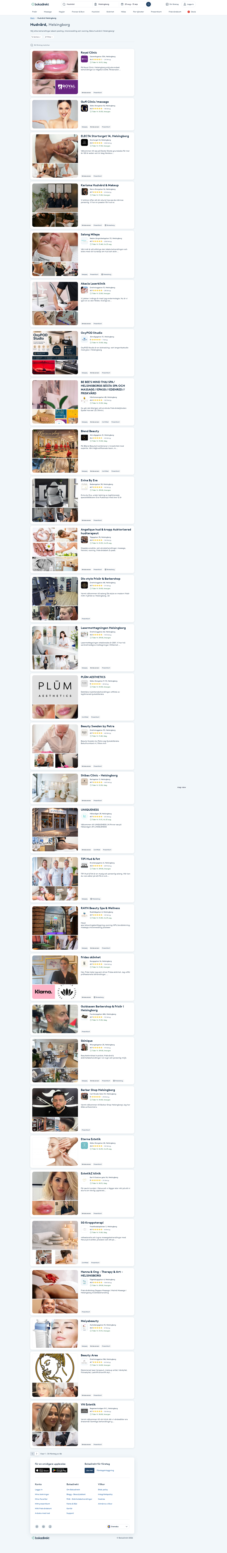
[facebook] (50, 1526)
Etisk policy (103, 1489)
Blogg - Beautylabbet (76, 1494)
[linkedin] (43, 1526)
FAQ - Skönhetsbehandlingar (79, 1499)
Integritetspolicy (105, 1494)
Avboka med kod (42, 1513)
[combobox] (77, 4)
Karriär (69, 1508)
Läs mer (89, 1470)
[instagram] (37, 1526)
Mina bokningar (42, 1494)
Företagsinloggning (105, 1470)
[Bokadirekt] (40, 4)
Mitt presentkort (42, 1504)
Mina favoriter (41, 1499)
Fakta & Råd (72, 1504)
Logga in (39, 1489)
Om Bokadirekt (73, 1489)
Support (70, 1513)
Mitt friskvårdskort (43, 1508)
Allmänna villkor (105, 1504)
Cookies (101, 1499)
